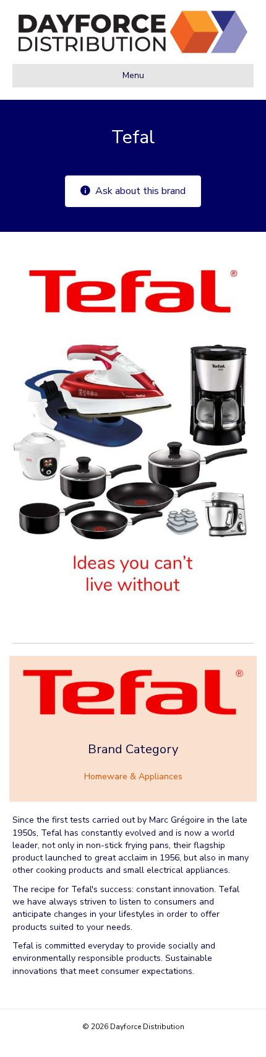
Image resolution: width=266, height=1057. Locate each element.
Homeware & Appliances (133, 776)
